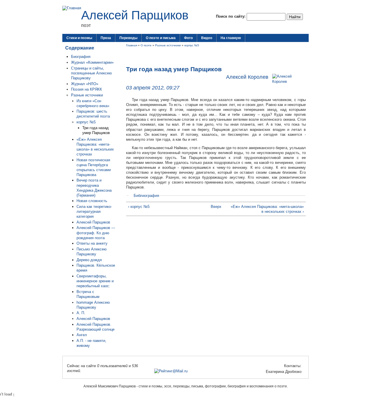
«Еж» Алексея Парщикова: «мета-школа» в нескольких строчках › (267, 209)
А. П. (81, 313)
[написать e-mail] (262, 371)
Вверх (214, 206)
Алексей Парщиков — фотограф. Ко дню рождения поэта (96, 233)
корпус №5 (86, 122)
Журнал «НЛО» (84, 84)
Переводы (128, 38)
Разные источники (87, 95)
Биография (80, 56)
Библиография (146, 195)
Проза (106, 38)
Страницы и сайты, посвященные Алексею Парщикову (91, 73)
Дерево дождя (89, 260)
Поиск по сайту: (231, 16)
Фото (188, 38)
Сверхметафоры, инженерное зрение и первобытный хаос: (95, 281)
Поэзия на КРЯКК (86, 89)
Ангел (82, 335)
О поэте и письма (161, 38)
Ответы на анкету (92, 243)
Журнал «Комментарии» (92, 62)
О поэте (146, 45)
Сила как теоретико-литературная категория (94, 211)
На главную (231, 38)
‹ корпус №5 (139, 206)
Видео (206, 38)
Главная (131, 45)
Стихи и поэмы (79, 38)
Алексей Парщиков (134, 15)
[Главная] (71, 8)
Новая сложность (92, 201)
